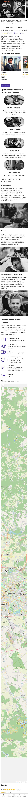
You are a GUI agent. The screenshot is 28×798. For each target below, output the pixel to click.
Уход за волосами (10, 21)
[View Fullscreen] (3, 390)
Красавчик (4, 72)
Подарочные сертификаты (12, 20)
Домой (3, 796)
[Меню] (25, 1)
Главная (3, 20)
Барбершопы (19, 21)
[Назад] (2, 1)
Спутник (18, 782)
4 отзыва (10, 33)
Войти (24, 796)
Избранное (24, 33)
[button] (3, 385)
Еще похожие (5, 85)
